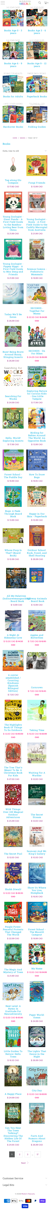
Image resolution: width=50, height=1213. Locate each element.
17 (37, 1154)
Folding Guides (36, 115)
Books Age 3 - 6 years (36, 20)
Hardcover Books (13, 115)
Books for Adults (13, 85)
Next (23, 1163)
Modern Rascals (28, 1194)
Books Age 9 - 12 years (36, 53)
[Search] (39, 3)
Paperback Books (36, 85)
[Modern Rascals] (25, 3)
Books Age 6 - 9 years (13, 53)
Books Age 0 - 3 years (13, 20)
